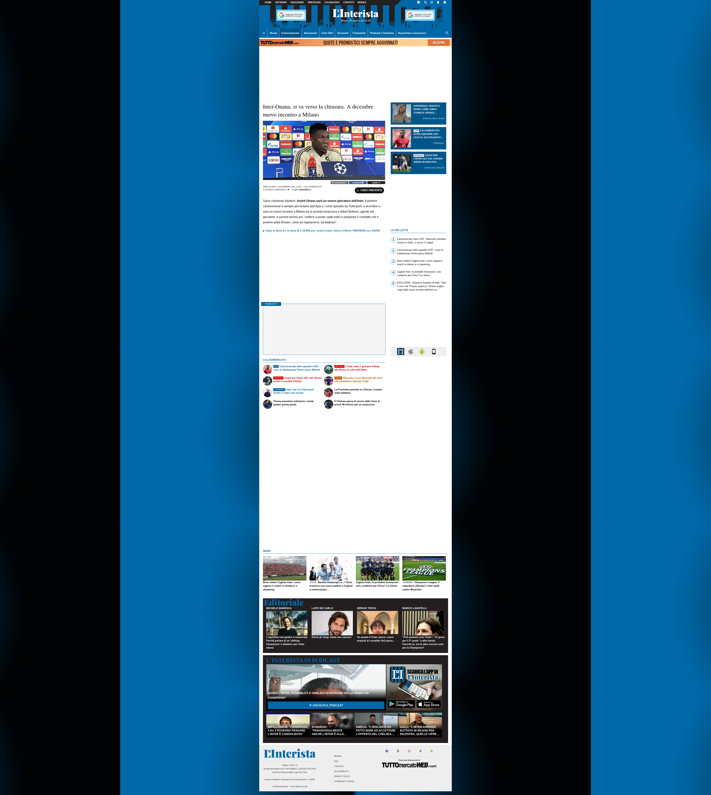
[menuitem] (264, 33)
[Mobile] (434, 351)
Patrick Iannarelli (276, 190)
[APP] (401, 351)
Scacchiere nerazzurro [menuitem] (412, 32)
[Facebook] (418, 2)
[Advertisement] (418, 503)
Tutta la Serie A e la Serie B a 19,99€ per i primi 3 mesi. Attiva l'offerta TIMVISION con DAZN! (323, 230)
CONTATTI (348, 2)
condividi (357, 182)
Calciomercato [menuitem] (290, 32)
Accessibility (341, 771)
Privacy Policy (342, 776)
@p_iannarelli (302, 190)
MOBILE (362, 2)
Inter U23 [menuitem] (327, 32)
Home (268, 2)
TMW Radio (314, 2)
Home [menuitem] (273, 32)
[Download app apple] (438, 2)
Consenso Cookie (344, 781)
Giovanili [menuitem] (342, 32)
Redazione (297, 2)
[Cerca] (447, 33)
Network (281, 2)
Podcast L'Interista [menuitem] (382, 32)
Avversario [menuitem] (310, 32)
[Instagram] (432, 2)
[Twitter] (425, 2)
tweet (375, 182)
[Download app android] (444, 2)
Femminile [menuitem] (359, 32)
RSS (336, 761)
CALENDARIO (331, 2)
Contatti (339, 766)
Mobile (338, 756)
